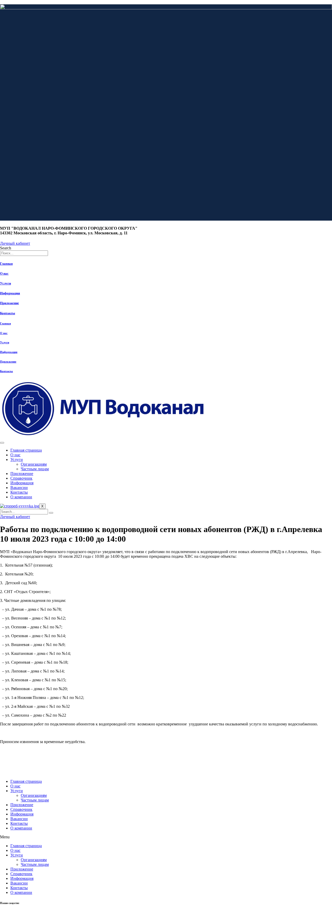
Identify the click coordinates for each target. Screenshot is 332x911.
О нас (4, 273)
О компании (21, 497)
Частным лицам (35, 469)
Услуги (5, 283)
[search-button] (51, 513)
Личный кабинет (15, 516)
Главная (6, 264)
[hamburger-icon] (2, 443)
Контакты (7, 313)
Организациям (34, 464)
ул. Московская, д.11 (14, 771)
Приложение (9, 303)
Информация (10, 293)
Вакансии (19, 487)
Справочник (21, 478)
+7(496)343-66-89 (12, 764)
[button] (166, 837)
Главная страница (26, 450)
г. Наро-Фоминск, (11, 768)
